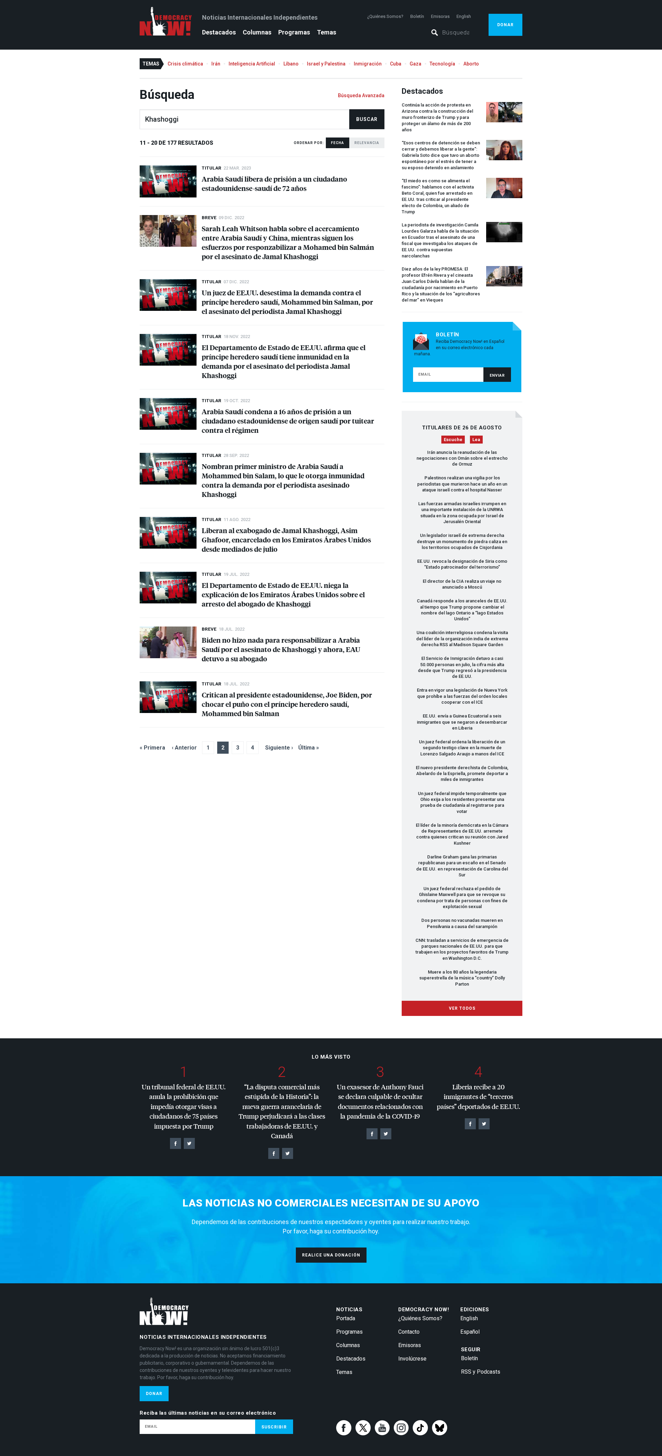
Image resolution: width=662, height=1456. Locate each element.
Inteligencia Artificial (252, 64)
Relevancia (366, 143)
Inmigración (368, 64)
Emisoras (440, 16)
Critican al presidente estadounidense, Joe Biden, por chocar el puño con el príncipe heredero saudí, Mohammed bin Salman (287, 704)
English (464, 16)
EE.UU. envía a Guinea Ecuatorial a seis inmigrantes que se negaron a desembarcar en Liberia (462, 722)
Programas (294, 32)
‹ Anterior (184, 747)
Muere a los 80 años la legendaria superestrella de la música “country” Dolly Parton (462, 978)
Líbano (291, 64)
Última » (308, 747)
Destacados (219, 32)
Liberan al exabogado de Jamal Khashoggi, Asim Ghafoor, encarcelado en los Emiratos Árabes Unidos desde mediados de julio (286, 539)
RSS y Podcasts (480, 1371)
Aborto (471, 64)
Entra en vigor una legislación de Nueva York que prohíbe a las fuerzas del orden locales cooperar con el (462, 696)
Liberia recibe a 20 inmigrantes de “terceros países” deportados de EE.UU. (478, 1096)
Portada (345, 1318)
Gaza (415, 64)
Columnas (257, 32)
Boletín (417, 16)
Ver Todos (462, 1008)
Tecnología (442, 64)
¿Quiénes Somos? (385, 16)
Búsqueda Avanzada (361, 95)
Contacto (409, 1331)
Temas (326, 32)
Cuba (395, 64)
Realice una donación (331, 1255)
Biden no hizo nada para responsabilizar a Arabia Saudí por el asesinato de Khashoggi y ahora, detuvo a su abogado (281, 649)
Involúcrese (412, 1358)
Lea (476, 439)
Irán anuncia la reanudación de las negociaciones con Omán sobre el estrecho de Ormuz (462, 458)
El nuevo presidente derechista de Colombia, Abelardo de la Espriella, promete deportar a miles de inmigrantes (462, 773)
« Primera (152, 747)
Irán (215, 64)
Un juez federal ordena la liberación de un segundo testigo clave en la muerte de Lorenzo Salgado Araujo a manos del (462, 747)
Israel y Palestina (326, 64)
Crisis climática (185, 64)
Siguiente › (279, 747)
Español (470, 1331)
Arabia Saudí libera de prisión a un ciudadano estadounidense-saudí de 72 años (274, 183)
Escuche (453, 439)
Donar (505, 24)
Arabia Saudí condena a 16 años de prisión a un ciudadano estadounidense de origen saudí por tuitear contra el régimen (288, 421)
